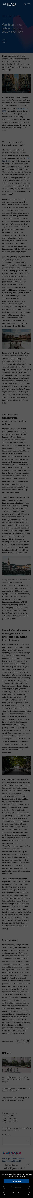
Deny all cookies (17, 1187)
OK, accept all (16, 1181)
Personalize (16, 1193)
